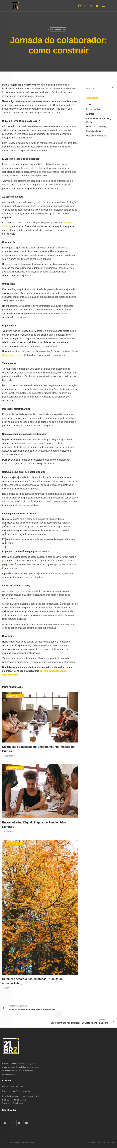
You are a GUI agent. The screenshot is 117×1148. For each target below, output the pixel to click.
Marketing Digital (94, 131)
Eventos (90, 114)
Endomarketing (57, 29)
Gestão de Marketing (96, 126)
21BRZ (89, 104)
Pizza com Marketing (96, 135)
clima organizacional (12, 355)
